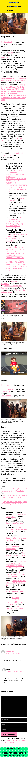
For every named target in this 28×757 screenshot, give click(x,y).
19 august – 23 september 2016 (16, 268)
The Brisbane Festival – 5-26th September (17, 219)
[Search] (20, 11)
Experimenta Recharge (14, 523)
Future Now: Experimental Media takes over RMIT (15, 574)
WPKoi (21, 755)
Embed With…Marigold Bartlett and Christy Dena (16, 529)
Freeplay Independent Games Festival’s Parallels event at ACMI (13, 87)
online (10, 53)
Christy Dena (5, 385)
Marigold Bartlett (7, 389)
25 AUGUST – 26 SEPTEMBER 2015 (16, 189)
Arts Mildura (11, 174)
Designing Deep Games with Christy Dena (15, 608)
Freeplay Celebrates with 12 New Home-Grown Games (16, 583)
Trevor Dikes (5, 391)
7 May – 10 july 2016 (16, 262)
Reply (19, 653)
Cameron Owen (7, 396)
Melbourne (10, 651)
